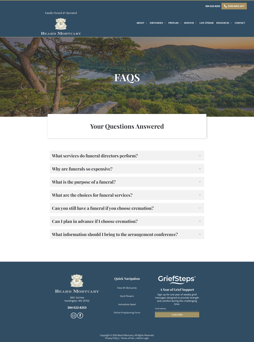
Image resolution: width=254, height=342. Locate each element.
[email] (74, 316)
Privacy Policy (112, 338)
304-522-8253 (212, 6)
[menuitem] (142, 23)
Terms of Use (127, 338)
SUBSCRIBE (177, 314)
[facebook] (80, 316)
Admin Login (142, 338)
